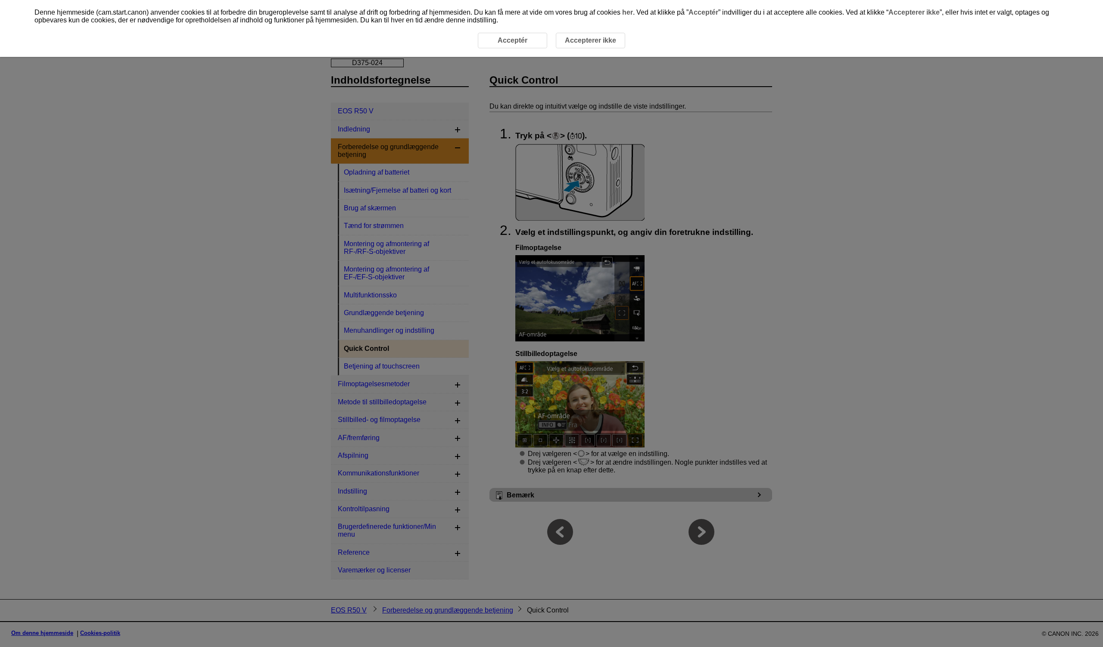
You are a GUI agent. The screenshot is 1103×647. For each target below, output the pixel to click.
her (627, 12)
